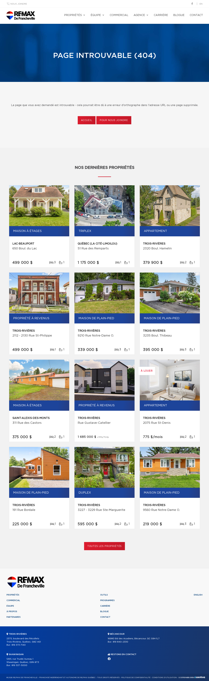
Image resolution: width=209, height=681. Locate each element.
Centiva (200, 677)
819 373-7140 (19, 645)
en (201, 4)
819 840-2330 (120, 642)
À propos (12, 611)
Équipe (96, 15)
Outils (104, 595)
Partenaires (14, 617)
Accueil (86, 120)
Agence (139, 15)
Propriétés (73, 15)
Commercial (119, 15)
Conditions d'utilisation (164, 677)
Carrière (161, 15)
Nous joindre (18, 4)
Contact (196, 15)
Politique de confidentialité (135, 677)
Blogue (179, 15)
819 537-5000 (19, 665)
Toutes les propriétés (104, 546)
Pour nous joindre (114, 120)
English (198, 595)
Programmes (107, 600)
